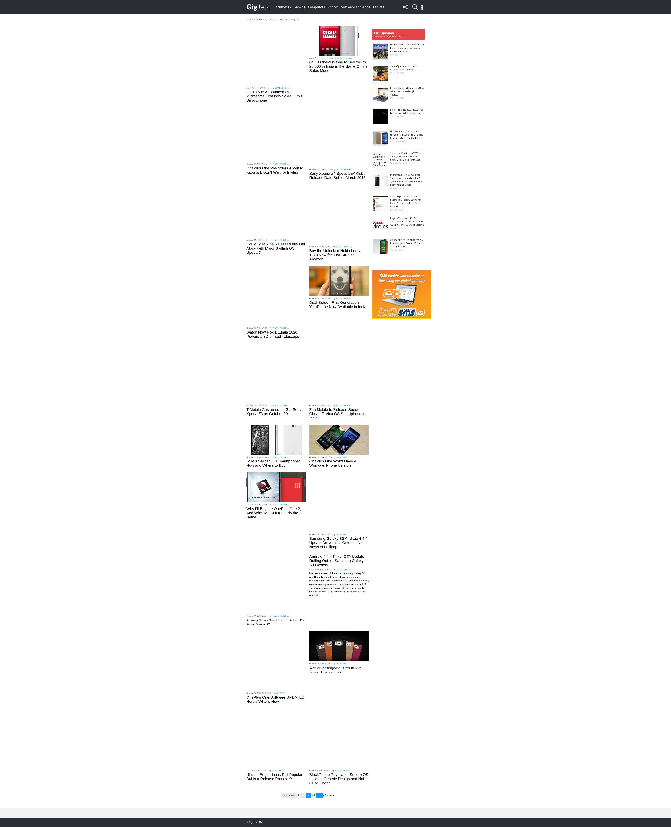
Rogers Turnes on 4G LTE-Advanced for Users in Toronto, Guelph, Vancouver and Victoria (407, 221)
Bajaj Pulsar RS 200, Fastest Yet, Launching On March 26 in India (406, 111)
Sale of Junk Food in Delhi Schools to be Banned (403, 68)
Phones (333, 7)
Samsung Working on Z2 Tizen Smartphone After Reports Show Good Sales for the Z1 (406, 156)
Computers (316, 7)
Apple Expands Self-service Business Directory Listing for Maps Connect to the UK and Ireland (405, 201)
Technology (282, 7)
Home (249, 19)
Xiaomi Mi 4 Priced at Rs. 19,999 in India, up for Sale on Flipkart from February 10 (406, 243)
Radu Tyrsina (344, 58)
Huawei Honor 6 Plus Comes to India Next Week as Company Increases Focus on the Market (407, 135)
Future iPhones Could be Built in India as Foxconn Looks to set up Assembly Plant (407, 48)
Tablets (378, 7)
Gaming (299, 7)
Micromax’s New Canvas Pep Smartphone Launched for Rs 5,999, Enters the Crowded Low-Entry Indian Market (406, 179)
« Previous (289, 795)
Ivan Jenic (341, 457)
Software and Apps (355, 7)
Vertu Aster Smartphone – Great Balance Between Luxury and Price (335, 670)
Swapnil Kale (282, 87)
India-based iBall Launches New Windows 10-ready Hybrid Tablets (407, 91)
